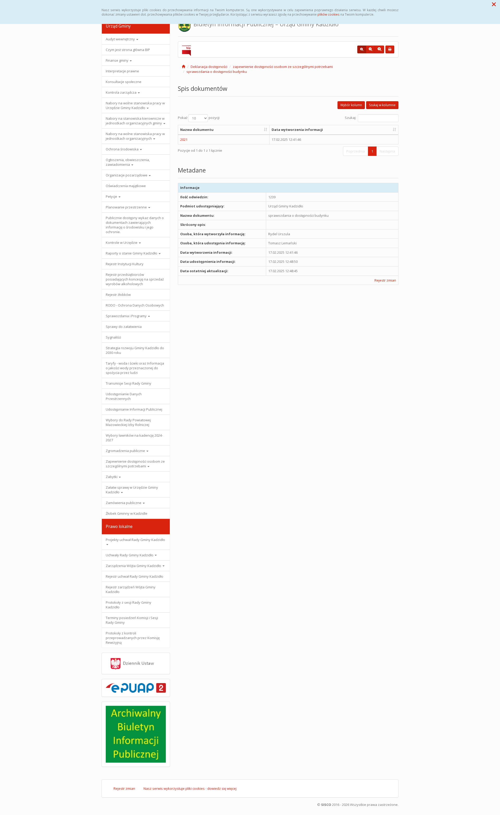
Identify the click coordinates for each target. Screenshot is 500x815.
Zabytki (112, 476)
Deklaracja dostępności (209, 66)
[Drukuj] (389, 49)
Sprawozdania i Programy (126, 316)
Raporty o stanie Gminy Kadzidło (132, 253)
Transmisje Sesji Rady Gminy (128, 383)
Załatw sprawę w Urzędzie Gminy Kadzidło (132, 489)
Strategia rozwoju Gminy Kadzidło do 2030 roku (135, 350)
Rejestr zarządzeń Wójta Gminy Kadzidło (130, 589)
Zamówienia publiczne (124, 502)
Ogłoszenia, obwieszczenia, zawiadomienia (128, 162)
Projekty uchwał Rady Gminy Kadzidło (135, 539)
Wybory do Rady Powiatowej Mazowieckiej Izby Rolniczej (128, 422)
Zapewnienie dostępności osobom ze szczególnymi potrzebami (135, 463)
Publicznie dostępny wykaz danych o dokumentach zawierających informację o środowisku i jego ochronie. (135, 224)
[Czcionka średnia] (370, 49)
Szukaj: (350, 118)
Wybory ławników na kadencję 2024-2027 (134, 437)
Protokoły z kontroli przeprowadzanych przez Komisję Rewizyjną (133, 638)
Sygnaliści (113, 337)
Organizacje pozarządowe (127, 175)
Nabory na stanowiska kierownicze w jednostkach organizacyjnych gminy (135, 120)
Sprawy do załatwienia (124, 326)
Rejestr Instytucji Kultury (124, 264)
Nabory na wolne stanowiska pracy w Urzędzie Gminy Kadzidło (135, 105)
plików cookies (328, 14)
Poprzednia (355, 151)
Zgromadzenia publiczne (126, 450)
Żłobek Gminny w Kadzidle (126, 513)
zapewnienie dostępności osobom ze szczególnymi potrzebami (283, 66)
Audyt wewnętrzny (121, 39)
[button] (494, 4)
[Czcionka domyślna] (361, 49)
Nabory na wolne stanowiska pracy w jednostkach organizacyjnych (135, 136)
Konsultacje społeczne (123, 81)
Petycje (112, 196)
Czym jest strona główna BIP (128, 49)
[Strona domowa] (183, 66)
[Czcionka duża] (379, 49)
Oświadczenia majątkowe (126, 185)
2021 (184, 139)
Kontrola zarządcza (121, 92)
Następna (387, 151)
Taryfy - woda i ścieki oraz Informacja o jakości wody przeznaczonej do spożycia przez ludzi (135, 368)
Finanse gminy (117, 60)
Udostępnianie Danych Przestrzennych (124, 396)
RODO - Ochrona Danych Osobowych (135, 305)
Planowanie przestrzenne (127, 207)
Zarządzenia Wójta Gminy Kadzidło (134, 565)
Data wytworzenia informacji (297, 129)
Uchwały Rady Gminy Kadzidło (130, 555)
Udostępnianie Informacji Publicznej (134, 409)
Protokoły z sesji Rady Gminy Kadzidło (128, 604)
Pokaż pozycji (199, 118)
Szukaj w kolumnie (382, 105)
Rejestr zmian (385, 280)
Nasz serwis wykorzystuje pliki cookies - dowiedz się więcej (189, 788)
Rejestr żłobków (118, 294)
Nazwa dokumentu (197, 129)
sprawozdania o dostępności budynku (216, 71)
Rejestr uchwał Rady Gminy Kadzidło (134, 576)
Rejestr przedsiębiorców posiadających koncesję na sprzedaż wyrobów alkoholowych (135, 279)
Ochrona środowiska (122, 149)
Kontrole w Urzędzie (122, 242)
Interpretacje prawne (122, 71)
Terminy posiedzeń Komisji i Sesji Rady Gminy (132, 620)
